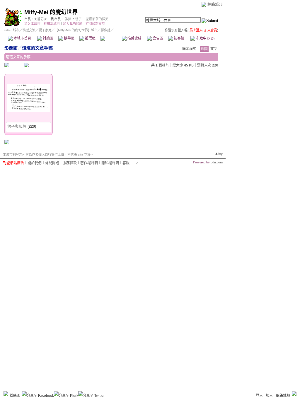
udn (7, 30)
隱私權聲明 (110, 163)
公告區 (157, 38)
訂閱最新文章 (95, 23)
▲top (219, 153)
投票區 (90, 38)
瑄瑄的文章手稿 (37, 47)
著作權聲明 (89, 163)
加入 (269, 396)
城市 (16, 30)
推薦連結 (134, 38)
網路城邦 (215, 4)
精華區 (68, 38)
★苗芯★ (40, 19)
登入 (259, 396)
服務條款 (70, 163)
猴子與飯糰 (16, 126)
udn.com (217, 162)
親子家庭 (45, 30)
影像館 (111, 38)
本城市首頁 (22, 38)
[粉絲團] (6, 393)
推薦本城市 (52, 23)
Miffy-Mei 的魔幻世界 (51, 12)
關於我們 (35, 163)
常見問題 (52, 163)
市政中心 (204, 38)
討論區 (47, 38)
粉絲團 (15, 396)
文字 (213, 49)
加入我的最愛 (72, 23)
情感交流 (29, 30)
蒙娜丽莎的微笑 (97, 19)
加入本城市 (32, 23)
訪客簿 (178, 38)
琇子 (78, 19)
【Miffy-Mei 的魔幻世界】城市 (76, 30)
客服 (125, 163)
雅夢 (68, 19)
